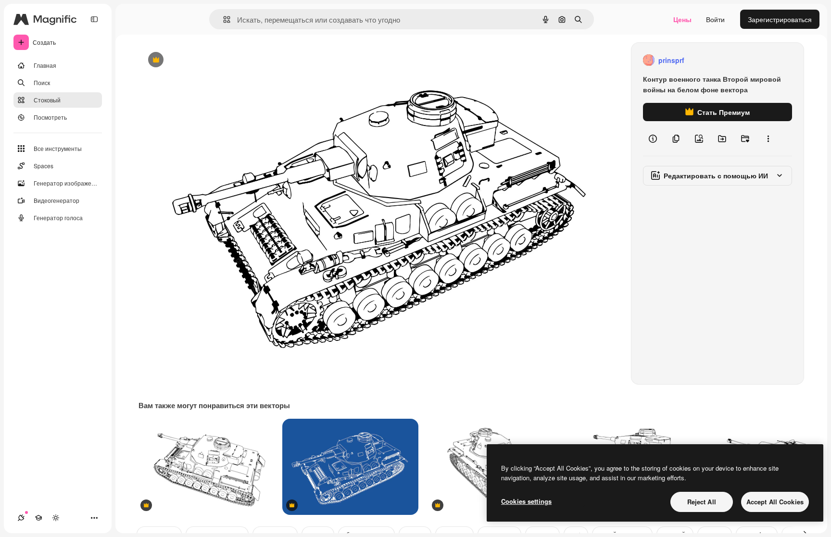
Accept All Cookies (775, 501)
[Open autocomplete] (223, 19)
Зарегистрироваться (780, 19)
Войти (715, 19)
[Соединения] (21, 517)
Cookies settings (526, 501)
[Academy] (38, 517)
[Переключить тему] (55, 517)
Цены (682, 19)
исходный (203, 60)
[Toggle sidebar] (94, 19)
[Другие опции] (768, 138)
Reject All (701, 501)
